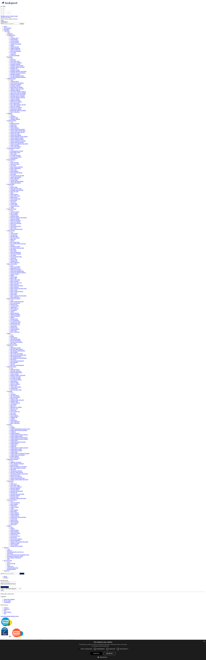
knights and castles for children (18, 110)
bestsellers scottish (15, 70)
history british (13, 277)
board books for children (16, 87)
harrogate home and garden (17, 494)
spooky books (13, 259)
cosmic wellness (14, 530)
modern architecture (15, 49)
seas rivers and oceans (15, 389)
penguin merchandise (15, 177)
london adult (13, 126)
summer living (14, 327)
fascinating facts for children (17, 96)
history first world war (16, 282)
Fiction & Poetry (11, 159)
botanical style (14, 304)
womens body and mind (16, 546)
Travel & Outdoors (12, 499)
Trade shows (10, 566)
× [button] (204, 641)
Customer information (12, 567)
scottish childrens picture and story (19, 437)
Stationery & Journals (12, 459)
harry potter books (15, 103)
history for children (15, 106)
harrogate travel (14, 497)
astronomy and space (15, 371)
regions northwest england (17, 139)
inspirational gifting (15, 246)
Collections (7, 31)
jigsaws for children (15, 222)
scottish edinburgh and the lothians (19, 439)
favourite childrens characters (17, 97)
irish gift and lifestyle (15, 340)
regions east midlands (15, 135)
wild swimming (14, 523)
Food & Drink (10, 184)
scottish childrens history (16, 436)
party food (13, 201)
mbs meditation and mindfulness (18, 358)
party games (13, 227)
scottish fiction (14, 180)
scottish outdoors (14, 456)
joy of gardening (14, 320)
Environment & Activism (13, 148)
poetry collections (14, 178)
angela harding (14, 39)
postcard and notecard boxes (17, 478)
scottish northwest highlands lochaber (19, 453)
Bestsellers (6, 29)
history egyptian (14, 281)
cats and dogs (13, 235)
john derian (13, 224)
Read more (111, 646)
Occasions (9, 391)
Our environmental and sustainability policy (18, 554)
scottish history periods (16, 450)
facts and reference (15, 237)
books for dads (14, 398)
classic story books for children (18, 93)
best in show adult (14, 61)
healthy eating (13, 197)
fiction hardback (14, 171)
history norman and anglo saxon (18, 288)
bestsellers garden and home (17, 67)
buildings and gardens (15, 269)
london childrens (14, 127)
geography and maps (15, 376)
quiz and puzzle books (16, 256)
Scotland (9, 424)
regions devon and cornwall (17, 132)
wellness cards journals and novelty (19, 479)
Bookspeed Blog (11, 569)
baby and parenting (15, 303)
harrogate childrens (15, 488)
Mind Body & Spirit (12, 345)
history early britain (15, 279)
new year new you (15, 324)
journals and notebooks (16, 471)
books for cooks (14, 191)
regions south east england (17, 142)
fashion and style (14, 46)
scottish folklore (14, 443)
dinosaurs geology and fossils (17, 94)
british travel (13, 125)
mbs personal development (17, 361)
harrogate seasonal (15, 495)
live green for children (15, 156)
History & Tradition (12, 264)
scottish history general (16, 449)
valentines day (14, 261)
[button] (103, 657)
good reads (13, 174)
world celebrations (15, 421)
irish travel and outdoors (16, 342)
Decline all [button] (109, 653)
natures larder (13, 200)
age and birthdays (14, 395)
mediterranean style (15, 323)
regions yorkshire (14, 145)
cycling (12, 508)
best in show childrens (16, 62)
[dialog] (103, 650)
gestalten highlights (15, 48)
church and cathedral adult (17, 271)
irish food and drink (15, 198)
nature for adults (14, 382)
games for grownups (15, 220)
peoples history (14, 158)
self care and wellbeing (16, 539)
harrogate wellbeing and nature (18, 498)
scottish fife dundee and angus (18, 442)
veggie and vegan (14, 206)
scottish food (13, 203)
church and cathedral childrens (18, 91)
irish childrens (13, 337)
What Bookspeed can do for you (15, 552)
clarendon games (14, 216)
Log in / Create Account (11, 16)
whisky (12, 207)
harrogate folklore (14, 489)
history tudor (13, 294)
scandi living (13, 326)
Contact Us (7, 570)
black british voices (15, 152)
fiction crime (13, 169)
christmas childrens (15, 90)
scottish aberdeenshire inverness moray (20, 429)
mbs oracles (13, 359)
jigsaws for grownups (15, 223)
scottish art (13, 54)
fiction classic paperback (16, 167)
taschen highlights (14, 55)
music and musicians (15, 51)
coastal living (13, 307)
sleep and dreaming (15, 540)
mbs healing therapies (15, 356)
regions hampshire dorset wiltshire (19, 136)
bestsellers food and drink (16, 65)
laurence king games (15, 226)
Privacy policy (7, 600)
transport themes (14, 521)
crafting (12, 45)
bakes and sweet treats (16, 188)
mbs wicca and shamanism (17, 365)
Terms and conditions (9, 599)
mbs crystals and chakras (16, 353)
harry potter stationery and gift (18, 104)
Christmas (9, 113)
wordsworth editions (15, 182)
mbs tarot (12, 363)
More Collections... (15, 112)
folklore (12, 240)
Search (2, 23)
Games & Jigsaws (11, 209)
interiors (12, 317)
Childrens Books (11, 78)
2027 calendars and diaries (17, 463)
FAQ (8, 559)
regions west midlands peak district (19, 143)
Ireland (9, 333)
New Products (7, 28)
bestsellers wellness (15, 74)
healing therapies (14, 531)
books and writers (14, 164)
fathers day (13, 239)
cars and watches (14, 306)
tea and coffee (13, 204)
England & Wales (11, 120)
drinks (11, 193)
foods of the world (15, 196)
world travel (13, 524)
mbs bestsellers (14, 352)
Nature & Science (11, 366)
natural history (14, 381)
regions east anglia (15, 133)
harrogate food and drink (16, 491)
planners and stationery (16, 476)
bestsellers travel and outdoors (18, 72)
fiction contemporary (15, 168)
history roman (13, 290)
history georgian (14, 284)
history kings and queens (16, 285)
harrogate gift (13, 492)
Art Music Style (11, 35)
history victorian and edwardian (18, 295)
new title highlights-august (17, 75)
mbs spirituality (14, 362)
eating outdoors (14, 194)
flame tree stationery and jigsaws (18, 217)
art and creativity (14, 42)
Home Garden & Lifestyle (13, 298)
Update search (4, 587)
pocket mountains (14, 514)
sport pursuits (13, 518)
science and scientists (15, 387)
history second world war (16, 291)
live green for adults (15, 155)
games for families (15, 99)
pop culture (13, 52)
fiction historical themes (16, 172)
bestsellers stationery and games (18, 71)
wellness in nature (14, 543)
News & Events (8, 560)
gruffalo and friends (15, 100)
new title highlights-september (18, 77)
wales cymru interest (15, 146)
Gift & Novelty (11, 230)
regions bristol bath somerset (17, 129)
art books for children (15, 44)
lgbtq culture (13, 154)
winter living (13, 330)
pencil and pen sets (15, 475)
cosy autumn (13, 310)
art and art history (14, 41)
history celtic (13, 278)
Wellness (9, 526)
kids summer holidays (15, 109)
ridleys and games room (16, 229)
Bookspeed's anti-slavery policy (15, 556)
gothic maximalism (15, 316)
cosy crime (13, 165)
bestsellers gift (13, 68)
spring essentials (14, 416)
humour (12, 245)
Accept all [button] (96, 653)
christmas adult (14, 117)
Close (8, 32)
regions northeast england (16, 138)
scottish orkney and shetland (17, 455)
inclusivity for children (16, 107)
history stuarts (13, 292)
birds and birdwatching (16, 372)
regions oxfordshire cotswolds (18, 141)
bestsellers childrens (15, 64)
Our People (10, 553)
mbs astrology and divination (17, 350)
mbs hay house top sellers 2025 (18, 355)
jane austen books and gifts (17, 175)
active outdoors (14, 504)
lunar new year (14, 408)
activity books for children (17, 83)
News (8, 565)
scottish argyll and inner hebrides (18, 430)
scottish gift (13, 258)
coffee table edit (14, 308)
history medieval (14, 287)
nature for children (15, 384)
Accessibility (7, 602)
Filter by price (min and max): (8, 583)
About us (6, 547)
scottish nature (14, 388)
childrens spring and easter (17, 88)
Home (5, 26)
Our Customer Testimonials (14, 557)
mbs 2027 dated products (16, 349)
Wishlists (3, 16)
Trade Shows (10, 481)
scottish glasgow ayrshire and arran (19, 447)
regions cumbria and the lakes (17, 130)
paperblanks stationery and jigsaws (19, 473)
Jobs (5, 613)
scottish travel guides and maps (18, 517)
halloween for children (16, 101)
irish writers (13, 343)
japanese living (14, 319)
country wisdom (14, 274)
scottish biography (15, 433)
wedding (12, 418)
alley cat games (14, 213)
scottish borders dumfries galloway (19, 434)
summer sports (14, 520)
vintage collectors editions (16, 181)
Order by (3, 588)
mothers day (13, 410)
